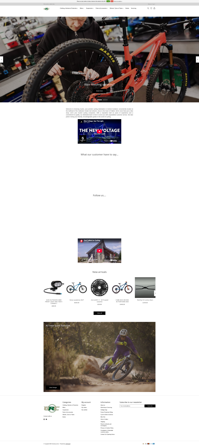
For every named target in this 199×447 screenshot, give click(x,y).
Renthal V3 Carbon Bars (145, 300)
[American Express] (154, 444)
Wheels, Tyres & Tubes (68, 414)
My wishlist (84, 409)
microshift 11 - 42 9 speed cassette (99, 301)
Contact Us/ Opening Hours (108, 434)
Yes (108, 1)
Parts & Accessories (68, 412)
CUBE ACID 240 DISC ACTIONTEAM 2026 (122, 301)
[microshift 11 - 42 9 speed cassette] (99, 287)
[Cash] (143, 444)
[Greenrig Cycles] (47, 8)
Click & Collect (104, 419)
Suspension (66, 409)
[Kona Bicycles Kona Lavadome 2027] (76, 287)
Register (84, 405)
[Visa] (151, 444)
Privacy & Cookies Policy (107, 428)
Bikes (64, 407)
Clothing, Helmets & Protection (70, 405)
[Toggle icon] (148, 8)
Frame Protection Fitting (107, 412)
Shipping (103, 421)
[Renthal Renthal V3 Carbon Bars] (145, 287)
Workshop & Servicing (106, 407)
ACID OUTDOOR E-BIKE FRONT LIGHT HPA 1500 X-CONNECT (54, 301)
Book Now (99, 91)
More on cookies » (118, 1)
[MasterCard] (148, 444)
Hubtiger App (104, 409)
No (112, 1)
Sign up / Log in (151, 4)
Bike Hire (103, 417)
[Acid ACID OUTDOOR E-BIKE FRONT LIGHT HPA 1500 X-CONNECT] (54, 287)
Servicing (133, 8)
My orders (84, 407)
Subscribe (150, 406)
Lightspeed (67, 443)
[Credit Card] (146, 444)
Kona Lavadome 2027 (77, 300)
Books (127, 8)
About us (103, 405)
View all (99, 313)
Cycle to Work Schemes (107, 414)
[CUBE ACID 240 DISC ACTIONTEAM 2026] (122, 287)
